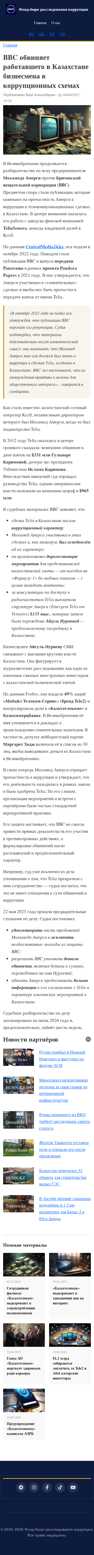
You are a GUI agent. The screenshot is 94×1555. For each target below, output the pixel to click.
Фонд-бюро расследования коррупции (53, 9)
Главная (40, 22)
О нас (55, 22)
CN (62, 33)
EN (52, 33)
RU (31, 33)
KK (41, 33)
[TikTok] (60, 1487)
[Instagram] (34, 1487)
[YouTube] (73, 1487)
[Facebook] (47, 1487)
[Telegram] (21, 1487)
